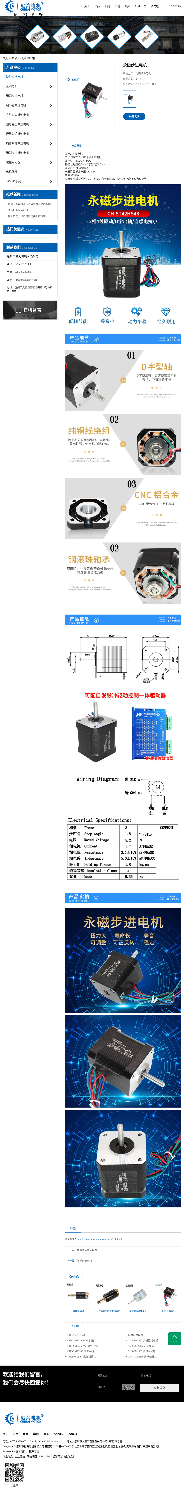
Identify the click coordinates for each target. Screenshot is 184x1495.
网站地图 (32, 1456)
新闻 (107, 6)
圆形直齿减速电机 (17, 124)
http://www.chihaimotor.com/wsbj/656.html (99, 1239)
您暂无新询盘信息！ (64, 1456)
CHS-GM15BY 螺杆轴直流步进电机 (147, 1356)
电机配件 (11, 171)
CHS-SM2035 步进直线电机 (82, 1346)
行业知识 (140, 6)
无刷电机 (11, 86)
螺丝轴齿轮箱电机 (87, 1250)
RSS (41, 1456)
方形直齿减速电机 (17, 114)
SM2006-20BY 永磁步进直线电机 (146, 1346)
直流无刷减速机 (117, 1446)
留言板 (155, 6)
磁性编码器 (13, 162)
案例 (117, 6)
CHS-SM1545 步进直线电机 (143, 1340)
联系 (127, 6)
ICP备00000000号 (64, 1446)
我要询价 (134, 116)
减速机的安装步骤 (18, 210)
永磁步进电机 (135, 1335)
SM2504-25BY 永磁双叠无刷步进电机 (88, 1356)
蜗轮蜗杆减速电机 (17, 143)
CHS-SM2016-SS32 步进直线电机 (85, 1340)
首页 (5, 58)
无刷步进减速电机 (17, 152)
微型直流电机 (14, 76)
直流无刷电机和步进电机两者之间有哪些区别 (31, 204)
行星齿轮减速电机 (17, 133)
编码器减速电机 (16, 105)
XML (48, 1456)
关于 (87, 6)
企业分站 (20, 1456)
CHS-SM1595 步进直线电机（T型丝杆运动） (152, 1351)
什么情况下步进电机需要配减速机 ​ (27, 216)
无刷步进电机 (28, 58)
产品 (97, 6)
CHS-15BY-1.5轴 (76, 1335)
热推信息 (8, 1456)
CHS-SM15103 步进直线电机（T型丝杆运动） (92, 1351)
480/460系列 (13, 181)
